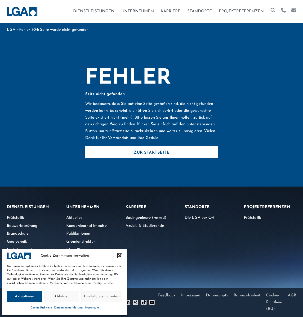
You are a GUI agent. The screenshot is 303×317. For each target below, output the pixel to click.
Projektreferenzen (241, 11)
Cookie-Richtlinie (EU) (274, 302)
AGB (292, 295)
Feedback (166, 295)
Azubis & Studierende (144, 226)
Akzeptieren (24, 296)
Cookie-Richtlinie (41, 307)
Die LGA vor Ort (199, 218)
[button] (119, 255)
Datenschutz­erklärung (68, 307)
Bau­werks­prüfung (22, 226)
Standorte (199, 11)
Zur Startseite (151, 153)
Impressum (92, 307)
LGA (11, 30)
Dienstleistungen (93, 11)
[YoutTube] (152, 302)
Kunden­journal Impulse (86, 226)
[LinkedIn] (127, 302)
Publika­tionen (78, 234)
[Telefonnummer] (283, 11)
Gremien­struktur (80, 242)
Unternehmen (137, 11)
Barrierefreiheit (247, 295)
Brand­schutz (18, 234)
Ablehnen (61, 296)
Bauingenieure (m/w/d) (145, 218)
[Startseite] (22, 11)
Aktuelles (74, 218)
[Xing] (135, 302)
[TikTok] (144, 302)
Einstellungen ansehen (102, 296)
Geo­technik (17, 242)
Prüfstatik (15, 218)
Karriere (170, 11)
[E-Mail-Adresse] (293, 11)
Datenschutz (217, 295)
